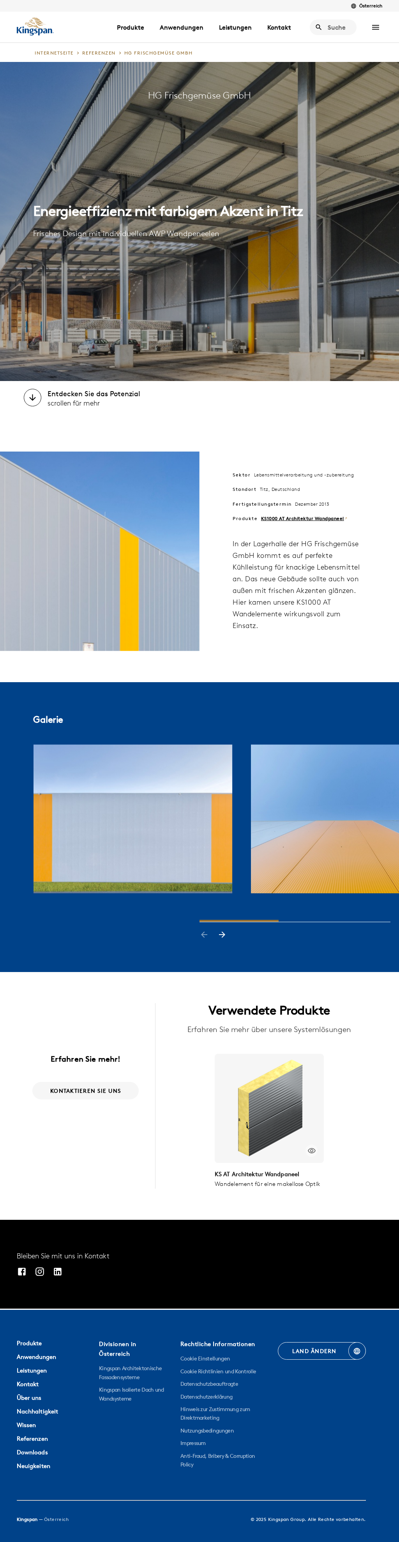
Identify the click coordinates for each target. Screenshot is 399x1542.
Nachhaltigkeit (37, 1411)
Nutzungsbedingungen (207, 1430)
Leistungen (235, 27)
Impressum (193, 1443)
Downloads (32, 1452)
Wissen (26, 1425)
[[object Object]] (269, 1108)
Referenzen (32, 1438)
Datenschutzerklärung (206, 1396)
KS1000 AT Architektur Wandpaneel (302, 518)
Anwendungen (181, 27)
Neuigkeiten (33, 1466)
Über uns (29, 1397)
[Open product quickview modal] (311, 1151)
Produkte (130, 27)
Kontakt (279, 27)
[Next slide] (222, 935)
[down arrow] (32, 398)
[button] (375, 27)
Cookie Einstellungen (205, 1358)
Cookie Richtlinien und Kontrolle (218, 1371)
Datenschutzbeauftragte (209, 1383)
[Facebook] (22, 1273)
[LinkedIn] (58, 1273)
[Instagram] (40, 1273)
